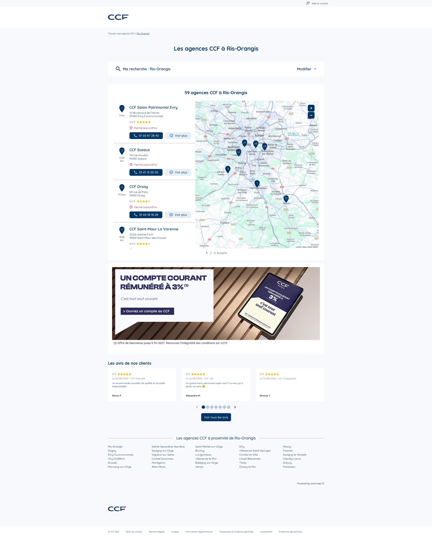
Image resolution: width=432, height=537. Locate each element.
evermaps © (317, 483)
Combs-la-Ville (248, 454)
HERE (315, 247)
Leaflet (298, 247)
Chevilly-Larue (292, 458)
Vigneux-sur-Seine (163, 454)
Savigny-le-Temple (294, 454)
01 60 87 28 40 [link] (149, 135)
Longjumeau (203, 454)
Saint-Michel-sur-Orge (208, 446)
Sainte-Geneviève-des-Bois (168, 446)
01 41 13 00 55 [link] (148, 172)
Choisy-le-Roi (247, 466)
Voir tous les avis (216, 417)
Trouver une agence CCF (121, 33)
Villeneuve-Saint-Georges (255, 450)
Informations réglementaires (199, 531)
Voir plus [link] (181, 135)
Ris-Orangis (115, 446)
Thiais (243, 462)
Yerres (199, 466)
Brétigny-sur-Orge (206, 462)
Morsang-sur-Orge (119, 466)
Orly (242, 446)
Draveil (112, 462)
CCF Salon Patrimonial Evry (153, 107)
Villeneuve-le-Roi (205, 458)
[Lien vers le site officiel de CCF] (118, 17)
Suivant (221, 253)
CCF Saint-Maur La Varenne (153, 229)
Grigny (112, 450)
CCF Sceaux (139, 149)
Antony (287, 462)
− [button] (311, 115)
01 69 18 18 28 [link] (148, 215)
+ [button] (311, 108)
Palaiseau (289, 466)
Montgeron (158, 462)
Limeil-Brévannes (250, 458)
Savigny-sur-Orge (163, 450)
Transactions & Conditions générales (236, 531)
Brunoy (199, 450)
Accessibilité (266, 531)
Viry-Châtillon (116, 458)
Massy (287, 446)
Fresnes (288, 450)
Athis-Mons (158, 466)
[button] (203, 407)
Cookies (175, 531)
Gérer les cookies (134, 531)
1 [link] (206, 253)
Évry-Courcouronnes (120, 454)
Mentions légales (157, 531)
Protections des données (290, 531)
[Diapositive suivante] (235, 407)
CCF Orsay (138, 186)
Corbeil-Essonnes (162, 458)
